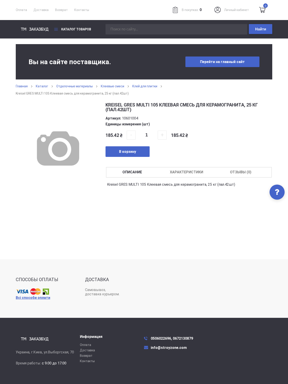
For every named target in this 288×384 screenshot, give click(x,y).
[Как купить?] (277, 192)
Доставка (41, 10)
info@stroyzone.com (169, 348)
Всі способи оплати (33, 298)
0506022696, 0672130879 (172, 338)
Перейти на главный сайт (222, 62)
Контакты (81, 10)
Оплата (21, 10)
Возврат (61, 10)
